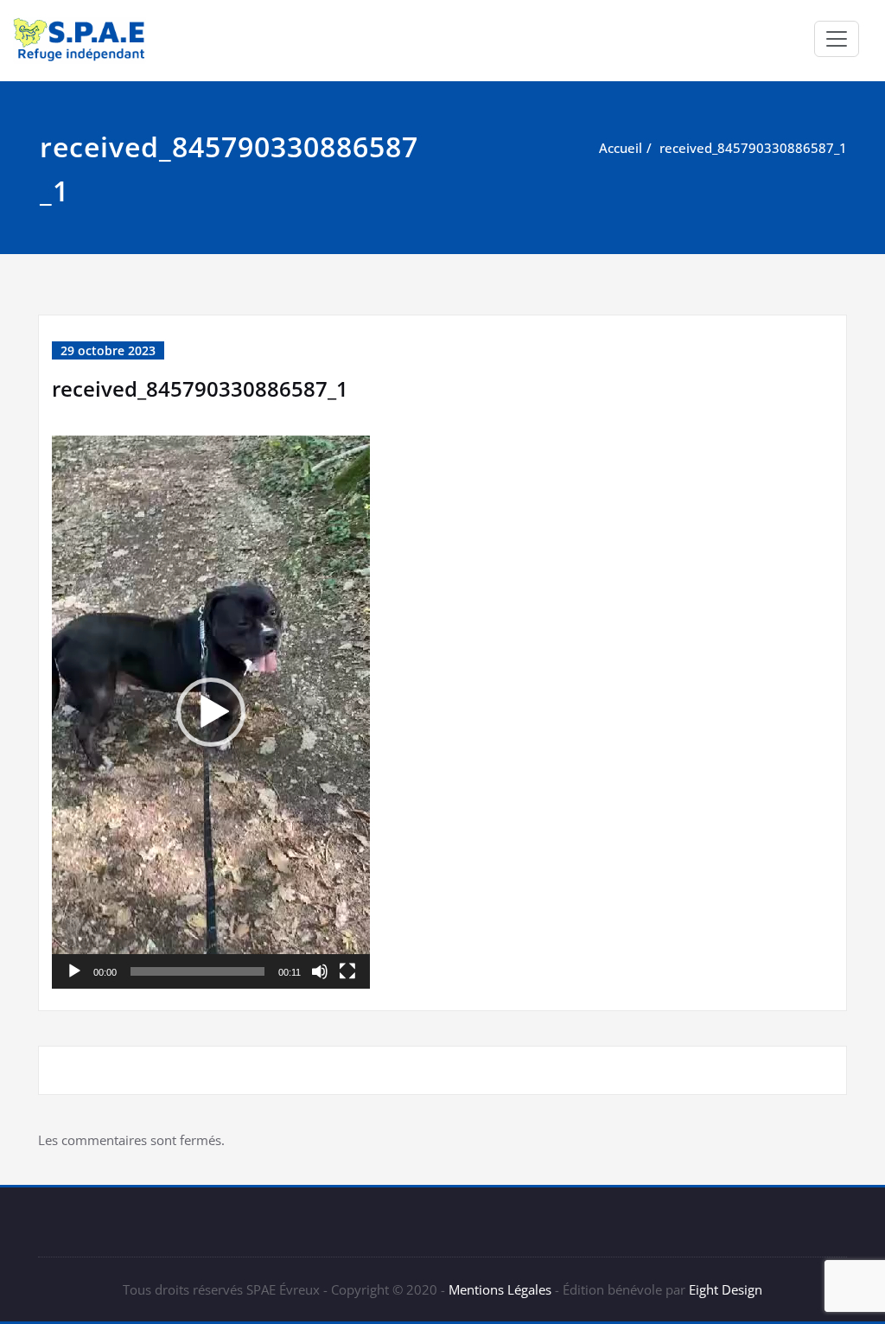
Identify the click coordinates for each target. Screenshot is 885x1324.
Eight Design (723, 1289)
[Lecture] (74, 971)
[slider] (197, 971)
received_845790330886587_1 (753, 147)
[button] (210, 712)
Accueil (620, 147)
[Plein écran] (347, 971)
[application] (211, 712)
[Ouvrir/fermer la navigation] (836, 39)
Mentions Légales (500, 1289)
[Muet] (319, 971)
